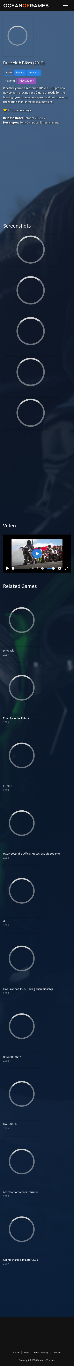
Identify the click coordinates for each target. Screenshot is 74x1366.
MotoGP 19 (9, 1124)
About (27, 1352)
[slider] (21, 568)
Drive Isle (8, 650)
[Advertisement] (37, 179)
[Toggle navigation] (65, 5)
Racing (20, 72)
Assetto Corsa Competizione (21, 1192)
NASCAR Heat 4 (12, 1056)
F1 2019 (7, 786)
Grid (5, 921)
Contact (57, 1352)
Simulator (33, 72)
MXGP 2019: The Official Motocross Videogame (31, 853)
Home (16, 1352)
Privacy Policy (41, 1352)
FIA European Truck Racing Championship (28, 989)
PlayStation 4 (27, 80)
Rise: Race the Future (16, 718)
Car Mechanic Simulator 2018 (20, 1260)
